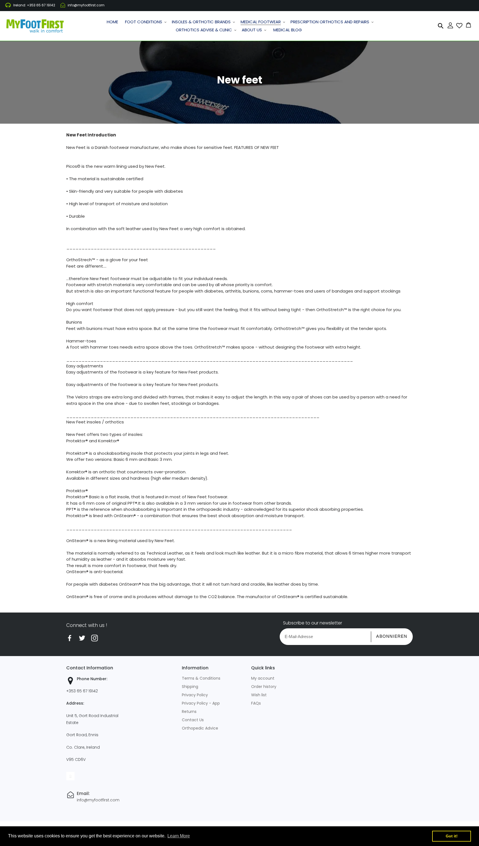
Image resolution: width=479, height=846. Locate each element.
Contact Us (193, 720)
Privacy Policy (195, 695)
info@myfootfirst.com (86, 5)
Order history (263, 686)
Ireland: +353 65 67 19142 (34, 5)
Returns (189, 711)
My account (262, 678)
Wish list (259, 695)
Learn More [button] (178, 836)
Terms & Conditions (201, 678)
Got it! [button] (452, 836)
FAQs (256, 703)
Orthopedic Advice (200, 728)
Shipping (190, 686)
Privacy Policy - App (201, 703)
